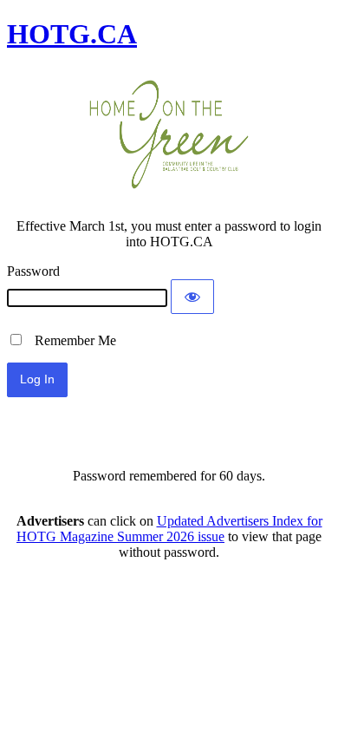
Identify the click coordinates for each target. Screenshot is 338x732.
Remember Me (70, 340)
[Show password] (192, 296)
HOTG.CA (72, 33)
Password (33, 271)
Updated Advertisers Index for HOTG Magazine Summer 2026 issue (169, 528)
